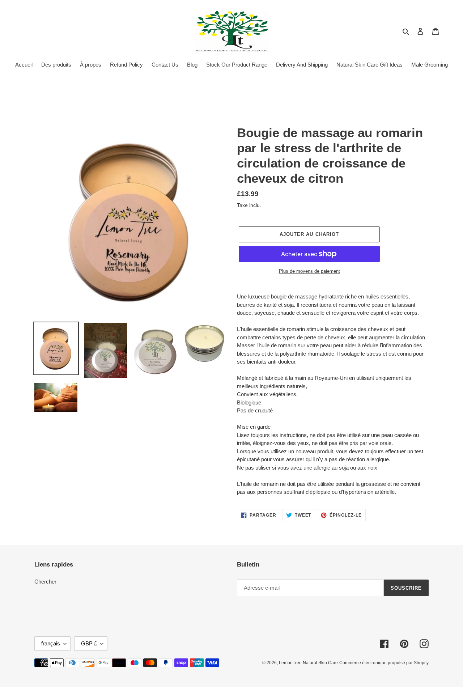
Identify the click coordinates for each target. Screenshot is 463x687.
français (50, 643)
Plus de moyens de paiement (309, 271)
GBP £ (89, 643)
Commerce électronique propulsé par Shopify (384, 662)
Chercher (45, 581)
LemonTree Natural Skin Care (308, 662)
